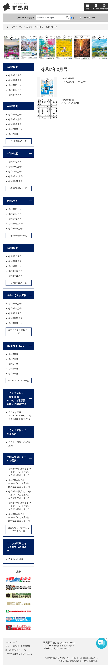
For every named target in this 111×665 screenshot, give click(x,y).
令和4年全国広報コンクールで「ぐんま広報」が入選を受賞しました (19, 506)
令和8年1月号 (15, 124)
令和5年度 (12, 200)
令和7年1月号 (15, 171)
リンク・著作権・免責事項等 (17, 646)
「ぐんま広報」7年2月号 (73, 81)
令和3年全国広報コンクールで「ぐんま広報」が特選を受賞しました (19, 517)
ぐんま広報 (27, 27)
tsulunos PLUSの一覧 (18, 380)
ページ (85, 17)
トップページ (15, 27)
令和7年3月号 (15, 162)
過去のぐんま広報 (16, 295)
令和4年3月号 (15, 304)
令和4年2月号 (15, 308)
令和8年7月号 (15, 80)
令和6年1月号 (15, 219)
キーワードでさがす (25, 17)
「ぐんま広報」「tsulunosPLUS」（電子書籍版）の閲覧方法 (19, 415)
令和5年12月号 (15, 224)
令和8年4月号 (15, 95)
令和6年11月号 (15, 181)
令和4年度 (12, 248)
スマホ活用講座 (15, 559)
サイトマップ (11, 642)
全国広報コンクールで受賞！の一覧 (18, 529)
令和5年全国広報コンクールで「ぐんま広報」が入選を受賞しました (19, 494)
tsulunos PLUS (15, 346)
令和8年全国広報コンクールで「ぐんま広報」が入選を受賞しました (19, 472)
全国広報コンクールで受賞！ (16, 459)
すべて (76, 17)
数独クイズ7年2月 (70, 103)
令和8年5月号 (15, 90)
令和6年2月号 (15, 214)
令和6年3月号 (15, 209)
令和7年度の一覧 (18, 141)
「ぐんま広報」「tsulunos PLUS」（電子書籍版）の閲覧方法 (16, 398)
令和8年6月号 (15, 85)
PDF (93, 17)
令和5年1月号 (15, 266)
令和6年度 (39, 27)
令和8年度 (12, 67)
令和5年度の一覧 (18, 235)
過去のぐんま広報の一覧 (18, 332)
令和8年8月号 (15, 75)
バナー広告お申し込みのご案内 (18, 654)
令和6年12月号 (15, 176)
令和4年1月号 (15, 313)
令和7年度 (12, 106)
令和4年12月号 (15, 271)
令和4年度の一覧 (18, 283)
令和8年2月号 (15, 119)
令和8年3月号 (15, 114)
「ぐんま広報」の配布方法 (16, 432)
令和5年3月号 (15, 256)
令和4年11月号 (15, 276)
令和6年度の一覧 (18, 188)
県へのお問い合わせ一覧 (15, 650)
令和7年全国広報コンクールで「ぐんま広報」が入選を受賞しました (19, 483)
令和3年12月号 (15, 318)
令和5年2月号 (15, 261)
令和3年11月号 (15, 323)
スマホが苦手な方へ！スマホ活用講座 (16, 547)
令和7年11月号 (15, 134)
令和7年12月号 (15, 129)
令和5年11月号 (15, 228)
